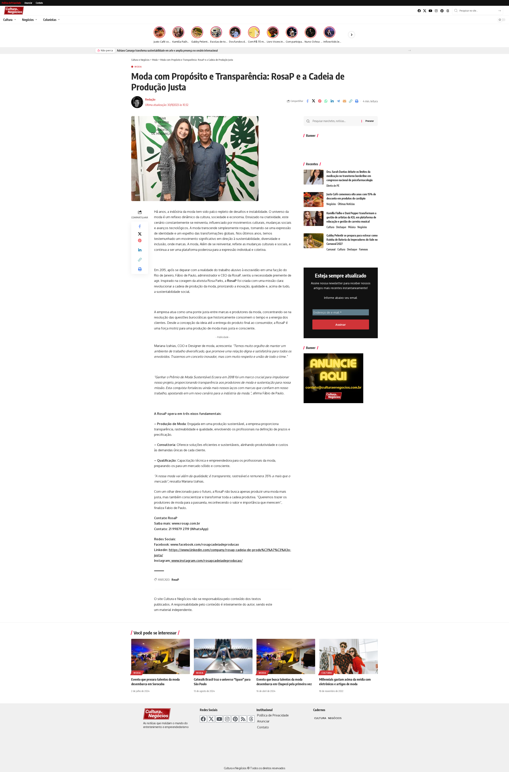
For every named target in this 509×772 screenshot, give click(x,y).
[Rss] (243, 718)
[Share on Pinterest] (319, 101)
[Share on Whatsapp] (326, 101)
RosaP (175, 579)
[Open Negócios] (36, 19)
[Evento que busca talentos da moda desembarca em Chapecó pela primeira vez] (285, 656)
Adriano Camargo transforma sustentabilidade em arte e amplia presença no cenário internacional (167, 50)
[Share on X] (313, 101)
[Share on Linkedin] (332, 101)
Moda (138, 67)
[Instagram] (436, 11)
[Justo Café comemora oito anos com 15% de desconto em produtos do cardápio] (313, 199)
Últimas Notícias (346, 204)
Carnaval (330, 249)
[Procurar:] (335, 121)
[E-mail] (344, 101)
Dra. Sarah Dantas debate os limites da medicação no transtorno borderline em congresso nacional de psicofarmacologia (349, 176)
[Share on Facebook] (307, 101)
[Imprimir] (356, 101)
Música (352, 227)
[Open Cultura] (15, 19)
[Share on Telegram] (338, 101)
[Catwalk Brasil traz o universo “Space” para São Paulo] (223, 656)
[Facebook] (419, 11)
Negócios (331, 204)
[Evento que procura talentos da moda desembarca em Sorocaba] (160, 656)
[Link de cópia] (350, 101)
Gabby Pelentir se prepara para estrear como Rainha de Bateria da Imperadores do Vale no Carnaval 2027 (352, 239)
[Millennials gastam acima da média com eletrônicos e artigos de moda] (348, 656)
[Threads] (448, 11)
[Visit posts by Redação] (137, 102)
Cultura (330, 227)
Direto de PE (332, 185)
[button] (409, 50)
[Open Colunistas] (58, 19)
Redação (150, 99)
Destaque (341, 227)
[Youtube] (430, 11)
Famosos (363, 249)
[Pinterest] (442, 11)
